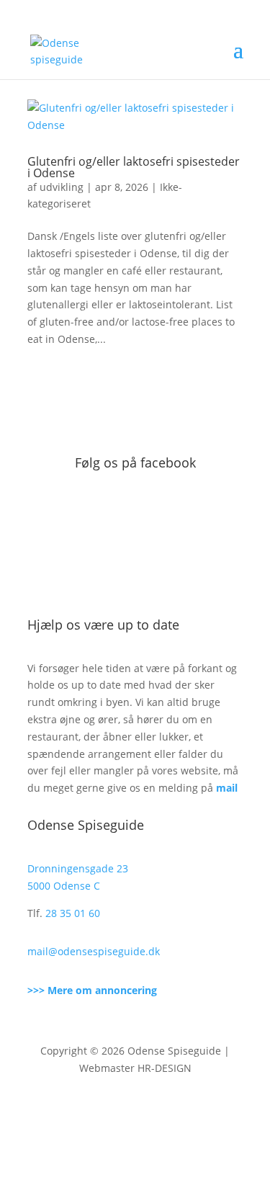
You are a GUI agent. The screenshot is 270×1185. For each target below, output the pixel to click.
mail (227, 788)
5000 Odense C (63, 886)
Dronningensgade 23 (77, 868)
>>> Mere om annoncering (92, 990)
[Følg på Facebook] (120, 1110)
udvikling (62, 187)
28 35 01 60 (72, 913)
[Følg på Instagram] (149, 1110)
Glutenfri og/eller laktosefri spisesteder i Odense (133, 167)
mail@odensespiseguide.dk (93, 951)
